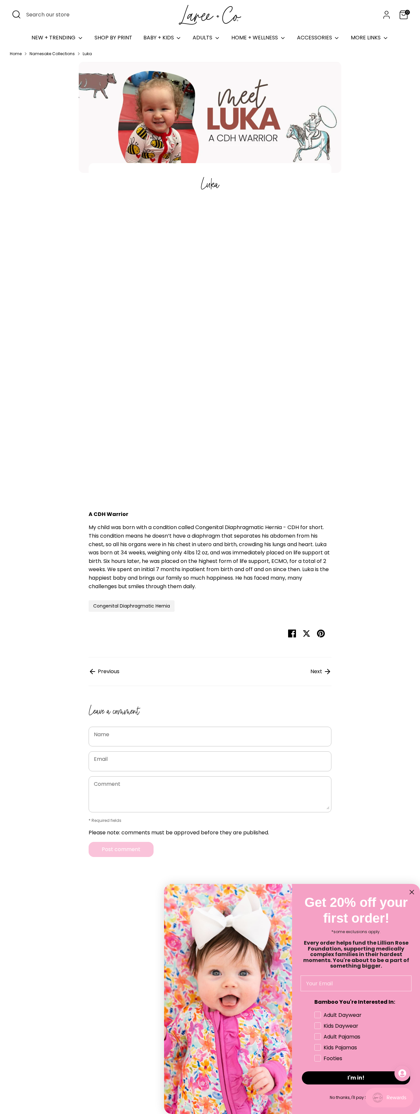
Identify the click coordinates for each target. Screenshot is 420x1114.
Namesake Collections (52, 53)
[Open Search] (16, 14)
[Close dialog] (412, 892)
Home (16, 53)
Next (317, 671)
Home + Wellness (255, 37)
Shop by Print (113, 37)
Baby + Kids (159, 37)
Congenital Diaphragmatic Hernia (131, 606)
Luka (87, 53)
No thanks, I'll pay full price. (356, 1097)
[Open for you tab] (402, 1073)
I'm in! (356, 1078)
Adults (203, 37)
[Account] (386, 14)
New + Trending (54, 37)
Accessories (315, 37)
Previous (107, 671)
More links (366, 37)
